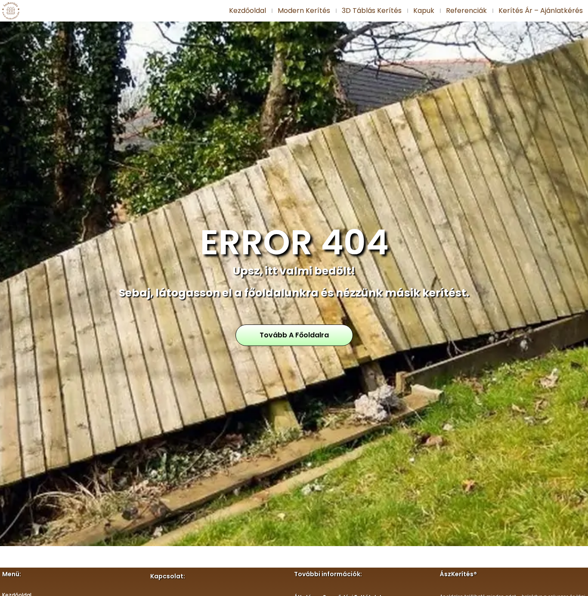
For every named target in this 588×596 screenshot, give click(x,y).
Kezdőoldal (247, 10)
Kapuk (423, 10)
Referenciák (466, 10)
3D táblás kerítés (372, 10)
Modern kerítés (304, 10)
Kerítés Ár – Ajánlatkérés (540, 10)
